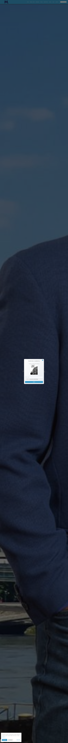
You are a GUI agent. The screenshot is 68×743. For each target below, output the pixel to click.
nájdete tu (3, 736)
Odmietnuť (10, 739)
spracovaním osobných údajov (34, 379)
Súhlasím (4, 739)
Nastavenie (18, 739)
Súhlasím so (28, 379)
